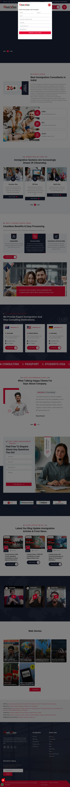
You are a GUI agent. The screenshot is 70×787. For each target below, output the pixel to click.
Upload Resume (23, 29)
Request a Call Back (35, 32)
